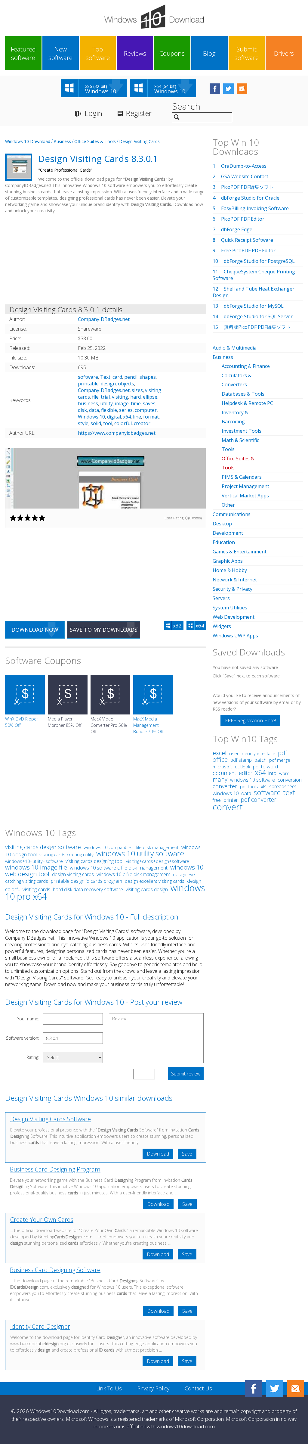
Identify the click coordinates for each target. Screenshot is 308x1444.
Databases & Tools (243, 394)
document (224, 772)
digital (114, 416)
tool (107, 423)
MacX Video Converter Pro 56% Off (109, 725)
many (220, 779)
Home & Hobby (230, 570)
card (117, 377)
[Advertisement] (105, 260)
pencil (130, 377)
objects (126, 383)
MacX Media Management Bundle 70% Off (148, 725)
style (83, 423)
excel (219, 753)
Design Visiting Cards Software (50, 1119)
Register (139, 113)
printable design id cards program (86, 881)
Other (228, 505)
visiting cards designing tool (94, 861)
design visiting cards (73, 874)
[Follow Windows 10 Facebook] (214, 88)
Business (62, 141)
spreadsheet (282, 786)
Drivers (284, 53)
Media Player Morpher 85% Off (64, 722)
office (220, 759)
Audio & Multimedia (235, 347)
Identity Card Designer (40, 1326)
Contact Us (198, 1388)
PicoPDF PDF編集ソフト (247, 187)
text (289, 792)
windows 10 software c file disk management (119, 867)
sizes (137, 390)
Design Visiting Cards (139, 141)
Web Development (233, 617)
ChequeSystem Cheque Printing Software (254, 275)
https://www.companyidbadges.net (117, 433)
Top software (98, 53)
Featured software (23, 53)
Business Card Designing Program (55, 1169)
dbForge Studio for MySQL (254, 306)
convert (228, 807)
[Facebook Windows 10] (253, 1388)
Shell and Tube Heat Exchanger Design (253, 292)
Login (93, 113)
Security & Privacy (232, 589)
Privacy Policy (153, 1388)
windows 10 (226, 793)
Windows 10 (91, 416)
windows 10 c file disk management (133, 874)
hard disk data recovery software (88, 889)
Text (105, 377)
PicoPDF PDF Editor (242, 219)
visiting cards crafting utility (66, 854)
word (284, 773)
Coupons (172, 53)
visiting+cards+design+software (157, 861)
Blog (209, 53)
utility (106, 403)
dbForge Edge (236, 229)
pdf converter (258, 799)
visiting (120, 397)
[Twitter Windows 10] (274, 1388)
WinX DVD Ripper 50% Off (21, 722)
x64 (127, 416)
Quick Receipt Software (247, 240)
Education (224, 542)
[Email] (295, 1388)
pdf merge (279, 760)
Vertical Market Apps (245, 495)
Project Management (245, 486)
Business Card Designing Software (55, 1270)
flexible (109, 410)
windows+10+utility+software (34, 861)
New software (60, 53)
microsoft (222, 767)
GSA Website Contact (244, 176)
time (136, 403)
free (217, 800)
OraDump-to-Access (243, 166)
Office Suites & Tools (95, 141)
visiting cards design (147, 889)
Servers (221, 598)
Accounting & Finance (246, 366)
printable (88, 383)
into (272, 773)
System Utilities (230, 607)
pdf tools (249, 786)
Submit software (247, 53)
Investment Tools (241, 431)
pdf (282, 753)
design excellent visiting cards (154, 881)
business (88, 403)
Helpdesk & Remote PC (247, 403)
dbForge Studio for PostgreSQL (259, 261)
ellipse (150, 397)
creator (142, 423)
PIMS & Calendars (242, 477)
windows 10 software (252, 779)
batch (260, 760)
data (94, 410)
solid (96, 423)
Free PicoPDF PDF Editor (248, 250)
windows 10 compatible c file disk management (131, 847)
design (108, 383)
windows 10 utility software (140, 853)
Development (228, 533)
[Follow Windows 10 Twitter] (228, 88)
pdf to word (265, 766)
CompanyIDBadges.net (104, 390)
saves (149, 403)
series (126, 410)
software (88, 377)
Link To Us (109, 1388)
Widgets (222, 626)
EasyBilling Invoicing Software (255, 208)
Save (187, 1153)
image (122, 403)
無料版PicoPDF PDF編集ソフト (257, 327)
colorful (123, 423)
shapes (148, 377)
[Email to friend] (242, 88)
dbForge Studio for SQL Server (258, 316)
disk (82, 410)
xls (263, 786)
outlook (242, 767)
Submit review (186, 1073)
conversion (290, 779)
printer (230, 800)
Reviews (135, 53)
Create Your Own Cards (41, 1219)
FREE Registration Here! (250, 720)
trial (105, 397)
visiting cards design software (43, 847)
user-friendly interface (252, 753)
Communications (232, 514)
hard (135, 397)
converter (225, 786)
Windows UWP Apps (235, 635)
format (151, 416)
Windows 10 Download (27, 141)
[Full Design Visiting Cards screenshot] (105, 478)
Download (158, 1153)
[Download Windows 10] (154, 17)
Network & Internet (235, 579)
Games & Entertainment (239, 551)
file (95, 397)
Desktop (222, 523)
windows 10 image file (36, 867)
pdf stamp (241, 760)
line (137, 416)
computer (146, 410)
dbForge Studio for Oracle (250, 198)
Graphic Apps (228, 561)
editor (245, 772)
